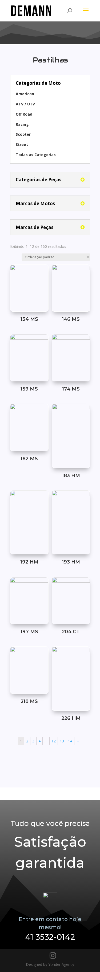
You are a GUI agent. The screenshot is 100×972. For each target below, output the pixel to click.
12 (53, 740)
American (25, 93)
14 (70, 740)
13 (62, 740)
